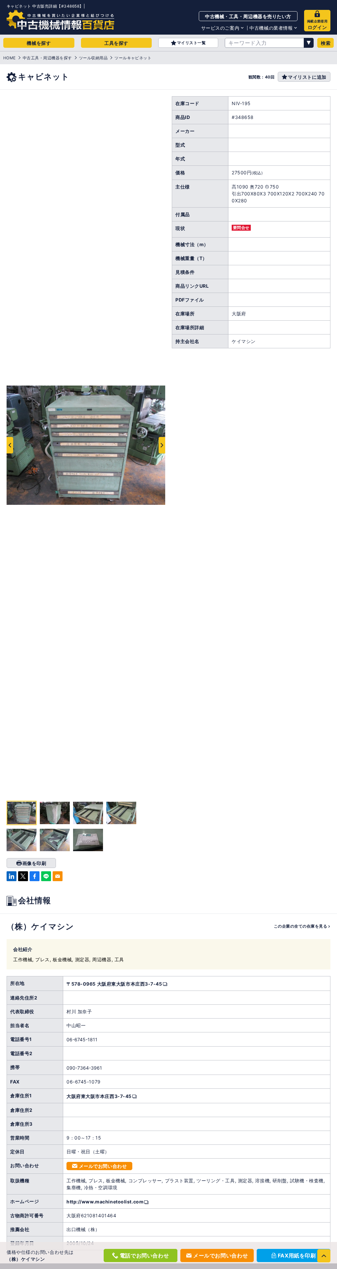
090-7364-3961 (84, 1068)
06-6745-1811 (81, 1039)
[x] (23, 876)
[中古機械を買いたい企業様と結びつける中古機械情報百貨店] (60, 20)
